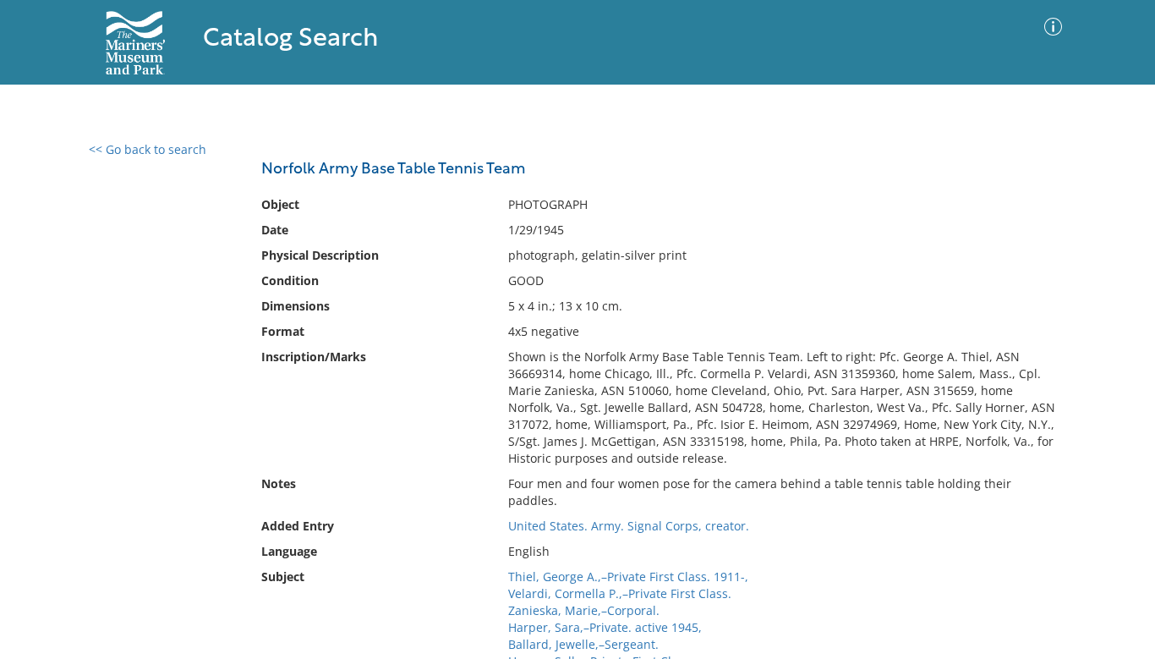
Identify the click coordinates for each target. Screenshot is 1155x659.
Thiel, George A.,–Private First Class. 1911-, (628, 576)
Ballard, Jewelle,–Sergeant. (583, 644)
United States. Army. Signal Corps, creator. (628, 526)
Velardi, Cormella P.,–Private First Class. (619, 593)
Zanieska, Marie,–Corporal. (584, 610)
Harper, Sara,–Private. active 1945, (605, 627)
